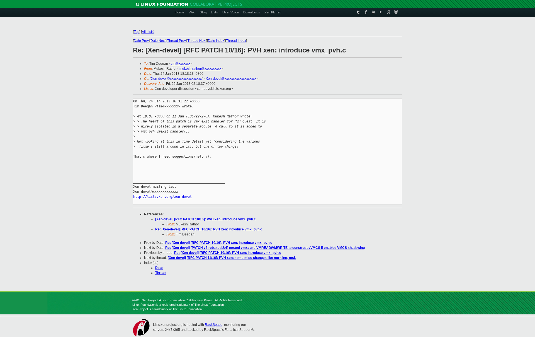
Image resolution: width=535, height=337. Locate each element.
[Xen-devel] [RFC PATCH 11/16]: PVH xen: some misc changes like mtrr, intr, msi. (232, 258)
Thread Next (197, 41)
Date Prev (141, 41)
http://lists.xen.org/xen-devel (162, 197)
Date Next (158, 41)
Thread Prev (176, 41)
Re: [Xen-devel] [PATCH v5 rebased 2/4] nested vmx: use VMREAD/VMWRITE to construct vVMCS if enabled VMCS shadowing (265, 248)
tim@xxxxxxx (180, 64)
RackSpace (213, 325)
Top (136, 32)
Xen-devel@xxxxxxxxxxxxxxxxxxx (176, 79)
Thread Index (236, 41)
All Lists (148, 32)
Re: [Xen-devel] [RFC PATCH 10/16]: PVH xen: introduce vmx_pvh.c (208, 229)
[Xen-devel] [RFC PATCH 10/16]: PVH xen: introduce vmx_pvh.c (205, 219)
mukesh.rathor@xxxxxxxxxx (200, 69)
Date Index (216, 41)
